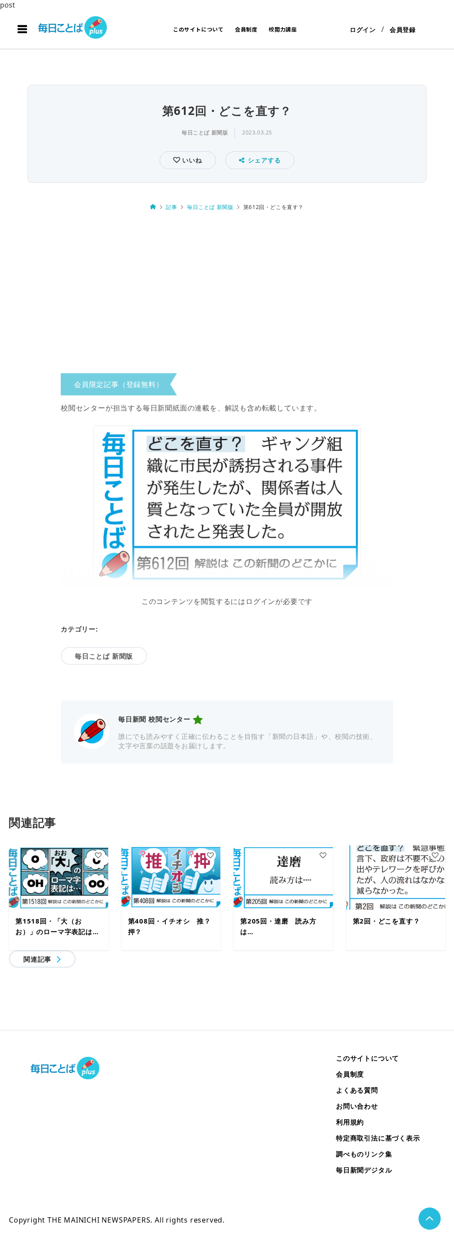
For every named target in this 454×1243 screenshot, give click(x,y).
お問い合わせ (357, 1105)
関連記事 (37, 959)
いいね (191, 160)
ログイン (363, 29)
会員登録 (403, 29)
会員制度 (246, 29)
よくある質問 (357, 1089)
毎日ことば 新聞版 (205, 132)
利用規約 (350, 1121)
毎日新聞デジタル (364, 1169)
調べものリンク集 (364, 1153)
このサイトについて (198, 29)
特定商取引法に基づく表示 (378, 1137)
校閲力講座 (283, 29)
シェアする (264, 160)
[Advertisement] (227, 294)
